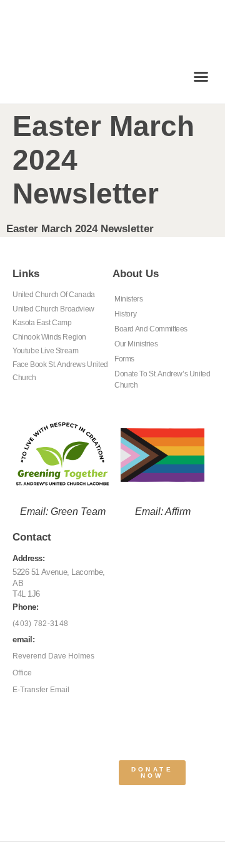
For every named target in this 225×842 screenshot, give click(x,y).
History (125, 314)
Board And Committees (151, 329)
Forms (124, 359)
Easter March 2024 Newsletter (80, 229)
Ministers (128, 299)
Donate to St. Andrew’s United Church (162, 379)
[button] (201, 77)
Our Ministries (136, 344)
